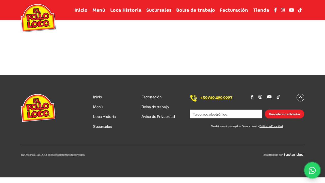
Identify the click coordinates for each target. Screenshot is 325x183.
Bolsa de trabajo (195, 10)
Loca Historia (125, 10)
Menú (98, 10)
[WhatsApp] (312, 170)
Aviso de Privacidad (158, 117)
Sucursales (158, 10)
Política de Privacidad (271, 126)
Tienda (261, 10)
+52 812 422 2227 (216, 99)
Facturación (234, 10)
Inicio (81, 10)
